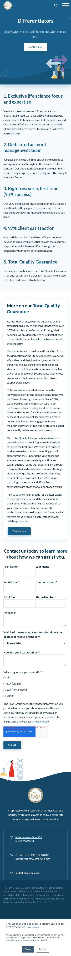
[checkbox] (34, 686)
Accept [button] (28, 948)
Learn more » (33, 927)
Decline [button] (42, 948)
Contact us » (35, 46)
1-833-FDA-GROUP (38, 855)
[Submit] (55, 5)
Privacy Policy (40, 721)
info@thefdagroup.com (27, 873)
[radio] (34, 677)
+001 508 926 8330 (39, 858)
